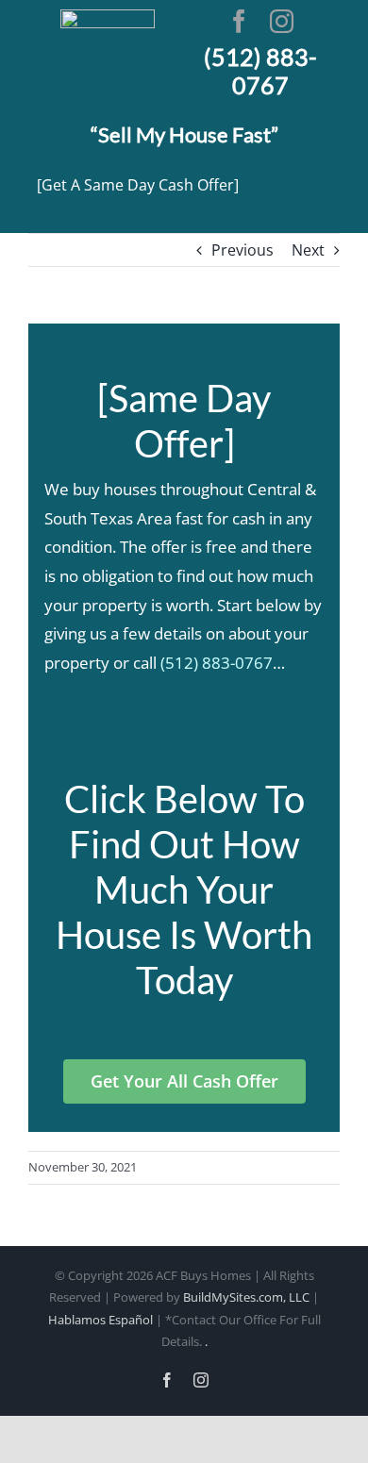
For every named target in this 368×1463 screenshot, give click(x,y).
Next (308, 250)
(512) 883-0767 (216, 662)
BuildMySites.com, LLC (246, 1296)
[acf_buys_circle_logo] (107, 17)
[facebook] (239, 21)
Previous (242, 250)
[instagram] (281, 21)
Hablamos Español (100, 1319)
